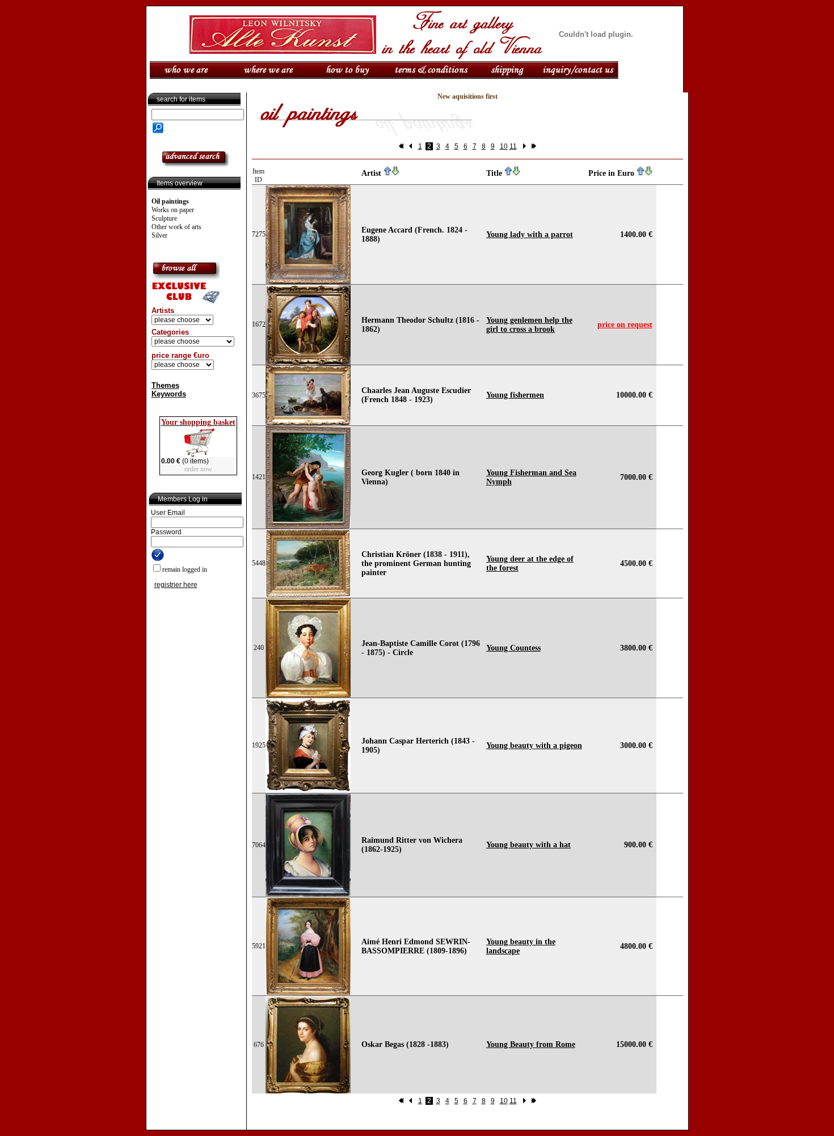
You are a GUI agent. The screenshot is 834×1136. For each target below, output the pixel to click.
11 (513, 146)
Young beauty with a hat (528, 845)
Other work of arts (176, 227)
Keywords (168, 394)
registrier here (175, 585)
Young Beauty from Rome (530, 1044)
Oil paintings (170, 201)
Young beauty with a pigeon (534, 745)
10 (504, 146)
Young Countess (513, 648)
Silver (159, 235)
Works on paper (172, 210)
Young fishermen (515, 395)
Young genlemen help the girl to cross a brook (529, 324)
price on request (624, 324)
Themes (165, 385)
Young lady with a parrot (529, 234)
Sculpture (164, 218)
